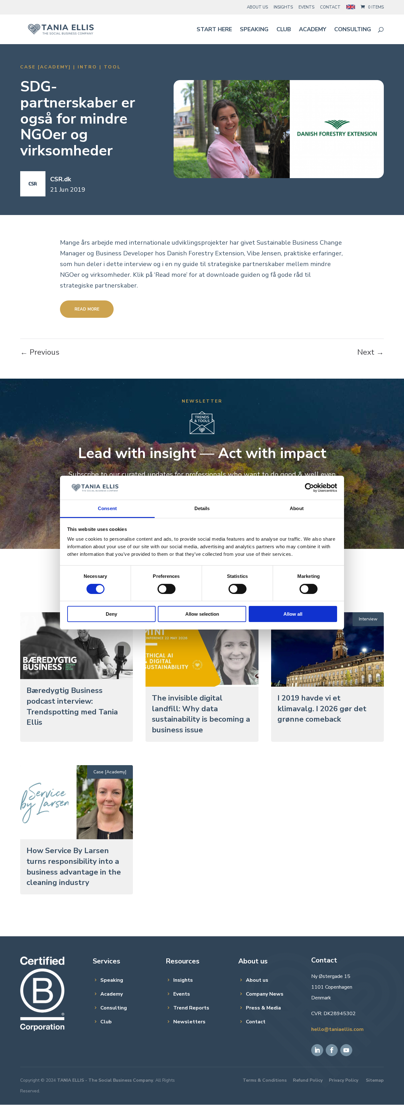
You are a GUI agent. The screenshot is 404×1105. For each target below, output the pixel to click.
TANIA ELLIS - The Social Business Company (105, 1080)
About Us (257, 7)
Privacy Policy (343, 1080)
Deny (111, 614)
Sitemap (375, 1080)
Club (283, 30)
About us (257, 980)
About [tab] (297, 508)
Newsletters (189, 1021)
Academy (312, 30)
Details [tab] (202, 508)
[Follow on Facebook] (332, 1050)
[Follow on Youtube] (346, 1050)
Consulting (352, 30)
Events (306, 7)
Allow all (292, 614)
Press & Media (263, 1007)
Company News (264, 994)
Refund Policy (308, 1080)
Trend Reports (191, 1007)
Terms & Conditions (265, 1080)
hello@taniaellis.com (337, 1029)
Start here (214, 30)
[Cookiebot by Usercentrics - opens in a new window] (309, 487)
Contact (330, 7)
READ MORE (86, 309)
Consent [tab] (107, 508)
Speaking (254, 30)
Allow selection (202, 614)
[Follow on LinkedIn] (317, 1050)
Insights (283, 7)
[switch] (166, 589)
